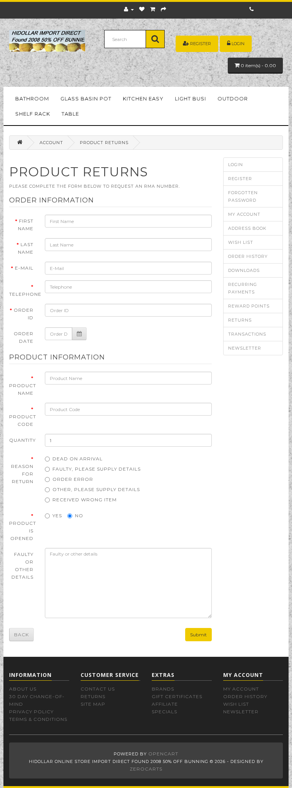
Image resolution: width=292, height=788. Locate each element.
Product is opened (22, 530)
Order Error (72, 479)
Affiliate (165, 704)
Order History (248, 256)
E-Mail (24, 268)
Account (51, 142)
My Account (244, 214)
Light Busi (190, 99)
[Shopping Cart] (153, 9)
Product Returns (104, 142)
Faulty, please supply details (96, 469)
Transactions (247, 334)
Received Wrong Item (84, 499)
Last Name (25, 248)
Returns (240, 320)
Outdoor (232, 99)
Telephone (24, 294)
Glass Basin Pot (85, 99)
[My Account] (129, 9)
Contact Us (98, 689)
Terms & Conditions (38, 719)
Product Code (22, 420)
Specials (164, 711)
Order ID (23, 313)
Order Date (23, 337)
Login (238, 43)
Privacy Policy (31, 711)
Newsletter (244, 348)
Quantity (22, 440)
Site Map (93, 704)
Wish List (240, 242)
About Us (22, 689)
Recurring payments (242, 288)
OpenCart (163, 754)
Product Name (22, 389)
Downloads (244, 270)
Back (21, 634)
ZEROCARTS (146, 769)
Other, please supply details (96, 489)
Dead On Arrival (77, 458)
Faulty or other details (22, 565)
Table (70, 114)
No (79, 515)
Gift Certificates (177, 696)
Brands (163, 689)
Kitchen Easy (143, 99)
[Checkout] (164, 9)
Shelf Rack (32, 114)
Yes (57, 515)
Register (200, 43)
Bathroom (32, 99)
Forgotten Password (243, 196)
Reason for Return (22, 473)
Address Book (247, 228)
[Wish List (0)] (142, 9)
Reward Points (249, 306)
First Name (25, 224)
